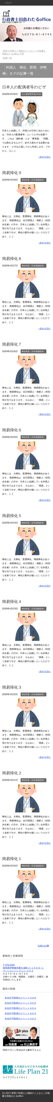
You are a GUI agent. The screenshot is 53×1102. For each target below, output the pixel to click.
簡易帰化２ (12, 773)
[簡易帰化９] (26, 210)
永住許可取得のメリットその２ (20, 1018)
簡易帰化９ (12, 173)
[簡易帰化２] (26, 810)
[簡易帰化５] (26, 553)
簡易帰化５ (12, 516)
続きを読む (45, 157)
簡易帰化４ (12, 601)
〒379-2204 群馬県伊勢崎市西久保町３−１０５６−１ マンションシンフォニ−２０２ (23, 968)
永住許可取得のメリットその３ (20, 1013)
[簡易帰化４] (26, 639)
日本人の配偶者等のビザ (24, 87)
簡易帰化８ (12, 258)
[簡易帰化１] (26, 896)
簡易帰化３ (12, 687)
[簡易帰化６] (26, 467)
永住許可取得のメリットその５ (20, 1003)
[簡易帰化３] (26, 724)
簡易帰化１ (12, 859)
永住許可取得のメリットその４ (20, 1008)
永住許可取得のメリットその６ (20, 998)
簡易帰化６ (12, 430)
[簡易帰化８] (26, 296)
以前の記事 (43, 946)
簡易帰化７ (12, 344)
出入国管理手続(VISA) (31, 94)
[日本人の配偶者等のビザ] (26, 124)
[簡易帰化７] (26, 381)
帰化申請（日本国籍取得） (33, 180)
